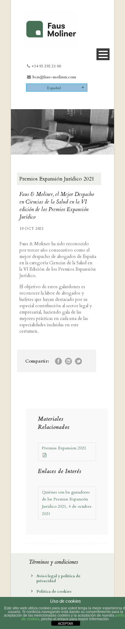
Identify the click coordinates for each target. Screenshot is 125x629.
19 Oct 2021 (31, 228)
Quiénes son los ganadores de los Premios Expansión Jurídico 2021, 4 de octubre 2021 (67, 503)
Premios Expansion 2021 (64, 448)
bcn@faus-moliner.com (54, 77)
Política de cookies (54, 591)
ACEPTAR (65, 623)
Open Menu (103, 54)
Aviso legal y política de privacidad (58, 578)
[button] (56, 87)
